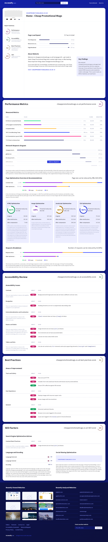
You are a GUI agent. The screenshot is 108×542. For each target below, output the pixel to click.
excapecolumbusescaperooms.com (90, 496)
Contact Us (21, 524)
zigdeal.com (59, 492)
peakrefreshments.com (86, 492)
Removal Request (26, 527)
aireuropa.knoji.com (85, 515)
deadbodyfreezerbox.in (86, 507)
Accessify (10, 3)
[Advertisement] (64, 27)
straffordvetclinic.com (62, 519)
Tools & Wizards (93, 3)
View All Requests (54, 162)
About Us (101, 3)
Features (13, 524)
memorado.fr (83, 500)
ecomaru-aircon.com (62, 500)
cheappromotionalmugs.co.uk (37, 13)
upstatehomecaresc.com (63, 503)
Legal (27, 524)
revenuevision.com (61, 511)
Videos (7, 524)
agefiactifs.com (60, 496)
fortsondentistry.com (62, 507)
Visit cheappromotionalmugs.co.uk (40, 70)
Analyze (64, 3)
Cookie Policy (19, 530)
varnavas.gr (83, 511)
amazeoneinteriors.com (86, 503)
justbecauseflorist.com (86, 519)
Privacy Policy (10, 530)
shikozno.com (60, 515)
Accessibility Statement (12, 527)
